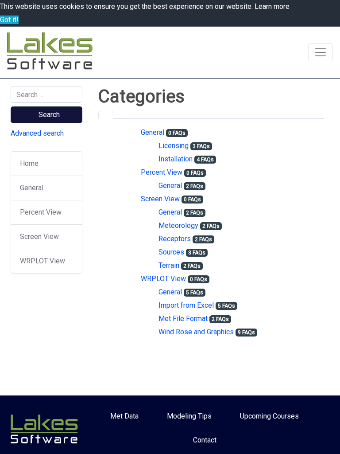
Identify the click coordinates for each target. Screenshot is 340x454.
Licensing (173, 145)
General (31, 188)
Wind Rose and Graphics (196, 332)
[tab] (105, 115)
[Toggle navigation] (320, 52)
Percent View (41, 212)
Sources (171, 252)
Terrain (168, 265)
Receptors (174, 239)
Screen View (39, 236)
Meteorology (178, 225)
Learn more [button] (272, 6)
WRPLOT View (42, 261)
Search (49, 114)
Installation (175, 159)
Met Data (124, 416)
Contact (204, 440)
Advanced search (37, 133)
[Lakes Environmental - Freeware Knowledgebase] (51, 52)
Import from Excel (186, 305)
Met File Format (183, 318)
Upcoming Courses (269, 416)
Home (29, 163)
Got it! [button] (9, 20)
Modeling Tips (189, 416)
